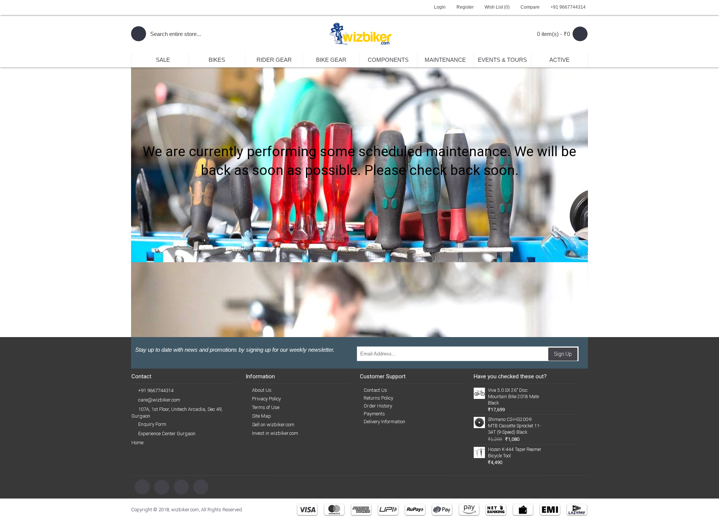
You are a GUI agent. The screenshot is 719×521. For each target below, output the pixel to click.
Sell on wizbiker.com (273, 424)
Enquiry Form (152, 424)
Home (137, 442)
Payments (374, 414)
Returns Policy (378, 398)
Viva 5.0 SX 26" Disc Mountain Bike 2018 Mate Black (513, 397)
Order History (378, 406)
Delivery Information (384, 421)
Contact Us (375, 390)
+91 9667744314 (155, 390)
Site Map (261, 416)
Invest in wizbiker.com (275, 433)
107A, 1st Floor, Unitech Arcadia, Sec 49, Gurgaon (176, 412)
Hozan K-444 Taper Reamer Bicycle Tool (514, 452)
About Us (261, 390)
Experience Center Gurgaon (166, 433)
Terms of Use (265, 407)
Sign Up (563, 354)
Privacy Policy (266, 399)
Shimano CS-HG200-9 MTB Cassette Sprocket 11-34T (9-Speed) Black (514, 426)
